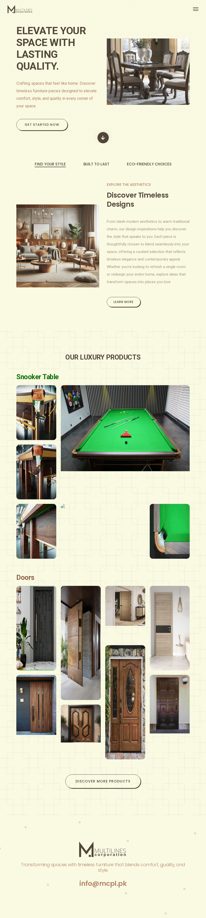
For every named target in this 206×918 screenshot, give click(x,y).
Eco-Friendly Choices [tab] (149, 164)
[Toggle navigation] (195, 9)
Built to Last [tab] (96, 164)
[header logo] (53, 9)
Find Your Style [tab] (50, 164)
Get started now (42, 124)
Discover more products (103, 781)
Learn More (124, 302)
